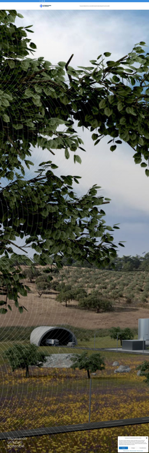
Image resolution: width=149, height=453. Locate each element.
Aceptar (123, 447)
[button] (146, 438)
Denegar (133, 447)
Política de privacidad (133, 450)
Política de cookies (126, 450)
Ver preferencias (143, 447)
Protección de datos (140, 450)
